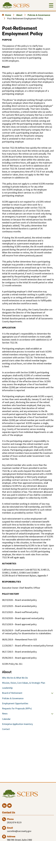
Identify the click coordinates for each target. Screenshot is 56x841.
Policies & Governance (39, 14)
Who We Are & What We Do (15, 677)
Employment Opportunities (15, 703)
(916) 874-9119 (14, 822)
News (5, 713)
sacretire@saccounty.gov (19, 831)
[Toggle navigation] (51, 6)
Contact (6, 729)
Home (8, 14)
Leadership (7, 687)
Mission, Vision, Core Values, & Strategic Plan (23, 682)
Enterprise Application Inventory (17, 724)
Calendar (6, 718)
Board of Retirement (12, 692)
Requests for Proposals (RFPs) (17, 708)
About (19, 14)
